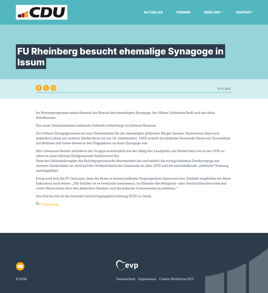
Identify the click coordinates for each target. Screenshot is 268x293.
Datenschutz (125, 279)
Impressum (147, 279)
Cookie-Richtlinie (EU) (176, 279)
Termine (183, 12)
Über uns (212, 12)
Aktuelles (153, 12)
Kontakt (244, 12)
